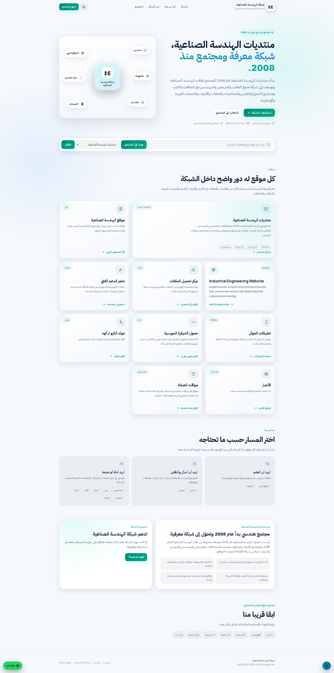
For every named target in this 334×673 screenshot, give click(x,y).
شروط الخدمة (65, 662)
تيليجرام (182, 490)
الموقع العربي (264, 486)
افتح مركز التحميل (189, 304)
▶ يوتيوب (255, 634)
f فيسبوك (240, 634)
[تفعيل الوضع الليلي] (84, 6)
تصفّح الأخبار (265, 408)
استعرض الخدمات (116, 304)
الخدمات (107, 498)
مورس (106, 490)
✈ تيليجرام (210, 634)
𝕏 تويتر (269, 634)
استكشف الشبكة (262, 113)
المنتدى (193, 490)
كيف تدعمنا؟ (136, 557)
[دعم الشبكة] (327, 666)
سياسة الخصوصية (82, 662)
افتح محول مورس (189, 356)
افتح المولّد (119, 356)
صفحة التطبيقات (262, 356)
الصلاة (76, 490)
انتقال (68, 144)
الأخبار (86, 490)
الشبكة (184, 7)
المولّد (96, 490)
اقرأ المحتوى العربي (115, 252)
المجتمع (139, 7)
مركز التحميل (118, 490)
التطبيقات (119, 498)
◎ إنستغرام (194, 634)
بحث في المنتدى (133, 144)
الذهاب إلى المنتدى (227, 113)
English (250, 486)
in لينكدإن (225, 634)
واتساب (179, 634)
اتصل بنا (106, 662)
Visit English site (219, 304)
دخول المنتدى (69, 7)
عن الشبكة (154, 7)
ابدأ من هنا (170, 7)
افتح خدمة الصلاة (189, 408)
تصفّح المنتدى (264, 252)
